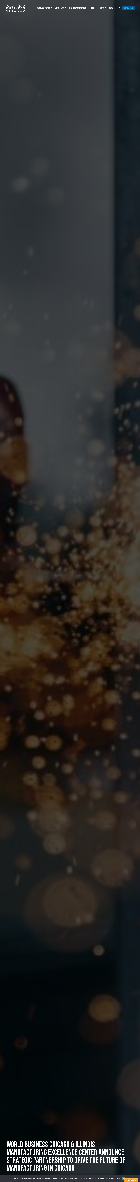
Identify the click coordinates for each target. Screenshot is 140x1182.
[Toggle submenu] (51, 7)
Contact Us (128, 8)
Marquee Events (43, 8)
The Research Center (77, 8)
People (91, 8)
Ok (124, 1178)
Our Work (100, 8)
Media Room (113, 8)
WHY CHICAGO (59, 8)
